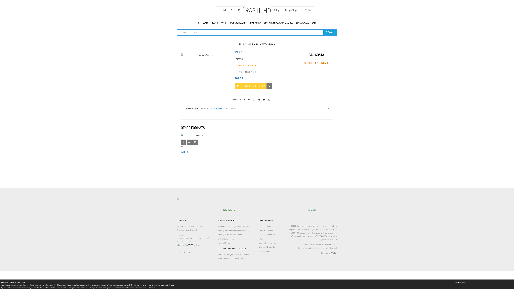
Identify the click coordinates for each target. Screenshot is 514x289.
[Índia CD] (198, 135)
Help (277, 10)
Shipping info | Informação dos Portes (232, 230)
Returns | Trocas (224, 242)
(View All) (253, 72)
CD (182, 147)
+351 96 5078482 (194, 245)
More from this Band (317, 62)
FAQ (260, 238)
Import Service (264, 251)
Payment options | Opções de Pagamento (233, 226)
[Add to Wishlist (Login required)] (269, 86)
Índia (272, 44)
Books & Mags (302, 22)
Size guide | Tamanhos (267, 242)
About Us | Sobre (265, 226)
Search (331, 32)
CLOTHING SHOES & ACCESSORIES (278, 22)
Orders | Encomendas (226, 238)
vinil (250, 44)
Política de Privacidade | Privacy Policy (232, 258)
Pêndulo (334, 253)
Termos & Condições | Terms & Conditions (233, 254)
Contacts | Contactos (266, 230)
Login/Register (293, 10)
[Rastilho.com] (198, 22)
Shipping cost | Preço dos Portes (230, 234)
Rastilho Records (238, 22)
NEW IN (214, 22)
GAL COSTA (261, 44)
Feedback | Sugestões (267, 234)
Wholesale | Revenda (267, 247)
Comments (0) (210, 108)
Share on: (237, 99)
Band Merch (255, 22)
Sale (314, 22)
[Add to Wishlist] (195, 142)
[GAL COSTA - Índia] (205, 55)
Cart (309, 10)
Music (223, 22)
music (242, 44)
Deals (205, 22)
